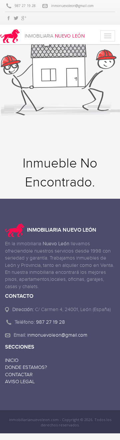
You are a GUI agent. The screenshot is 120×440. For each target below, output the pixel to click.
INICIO (11, 360)
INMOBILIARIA (55, 36)
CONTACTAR (19, 375)
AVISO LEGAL (20, 382)
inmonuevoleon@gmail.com (72, 5)
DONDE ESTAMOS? (26, 367)
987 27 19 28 (25, 5)
